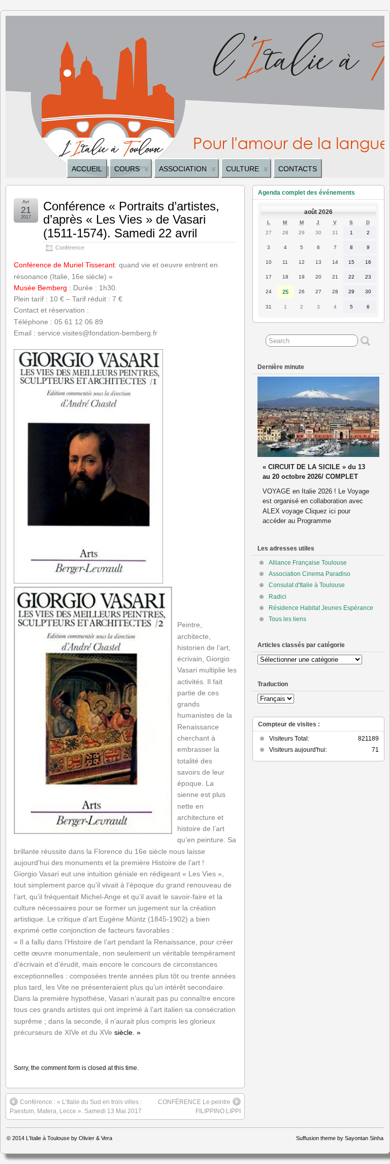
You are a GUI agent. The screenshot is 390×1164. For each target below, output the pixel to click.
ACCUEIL (87, 169)
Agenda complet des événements (306, 192)
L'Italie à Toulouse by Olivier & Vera (69, 1138)
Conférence (69, 247)
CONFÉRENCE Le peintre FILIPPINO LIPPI (199, 1106)
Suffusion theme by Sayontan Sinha (339, 1138)
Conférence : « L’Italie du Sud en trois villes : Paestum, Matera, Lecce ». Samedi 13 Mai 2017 (76, 1106)
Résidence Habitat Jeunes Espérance (321, 607)
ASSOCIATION (183, 169)
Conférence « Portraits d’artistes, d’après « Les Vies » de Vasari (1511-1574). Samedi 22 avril (131, 219)
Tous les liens (287, 619)
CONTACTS (297, 169)
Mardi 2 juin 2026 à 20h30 (302, 457)
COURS (127, 169)
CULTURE (242, 169)
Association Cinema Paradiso (309, 573)
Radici (277, 596)
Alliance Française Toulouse (308, 562)
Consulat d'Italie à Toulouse (307, 585)
